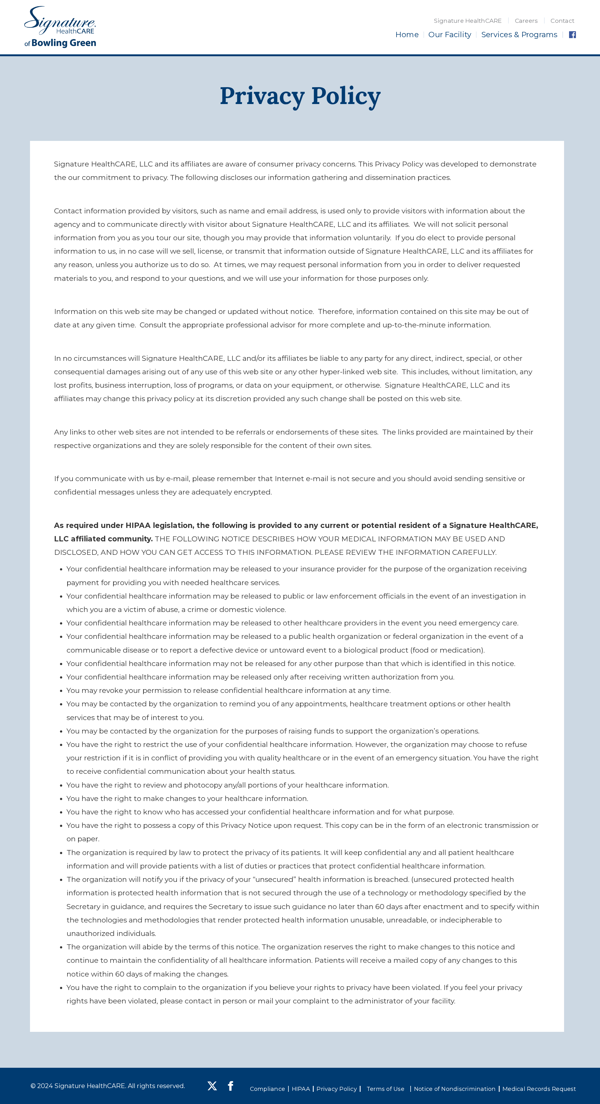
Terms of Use (385, 1089)
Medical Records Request (539, 1089)
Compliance (267, 1089)
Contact (562, 20)
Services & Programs (519, 34)
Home (407, 34)
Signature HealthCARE (468, 20)
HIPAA (301, 1089)
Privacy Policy (337, 1089)
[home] (60, 27)
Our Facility (449, 34)
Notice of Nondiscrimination (455, 1089)
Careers (526, 20)
